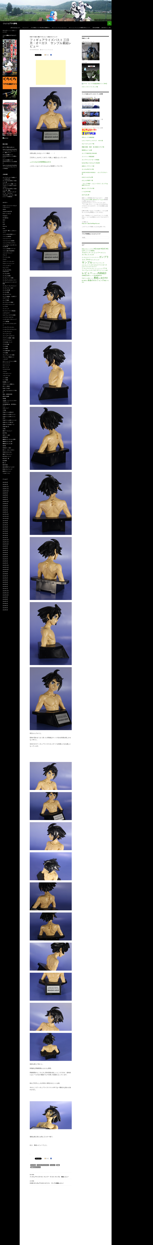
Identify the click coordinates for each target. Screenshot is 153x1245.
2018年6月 (5, 503)
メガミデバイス (6, 375)
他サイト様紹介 (6, 386)
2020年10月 (5, 491)
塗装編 (4, 398)
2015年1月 (5, 588)
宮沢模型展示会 (98, 275)
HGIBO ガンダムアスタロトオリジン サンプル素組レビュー (47, 1182)
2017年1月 (5, 537)
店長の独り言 (6, 426)
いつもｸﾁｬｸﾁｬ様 (86, 191)
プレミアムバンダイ (87, 270)
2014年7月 (5, 601)
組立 (100, 278)
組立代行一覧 (6, 458)
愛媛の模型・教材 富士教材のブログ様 (93, 147)
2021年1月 (5, 484)
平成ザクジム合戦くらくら (88, 278)
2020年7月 (5, 497)
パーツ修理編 (6, 321)
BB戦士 (83, 248)
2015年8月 (5, 573)
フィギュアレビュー (7, 331)
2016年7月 (5, 550)
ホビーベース (6, 367)
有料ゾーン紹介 (6, 435)
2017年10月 (5, 518)
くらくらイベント (7, 238)
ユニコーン (97, 270)
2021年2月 (5, 482)
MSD (4, 224)
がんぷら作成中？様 (87, 180)
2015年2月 (5, 586)
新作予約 (5, 433)
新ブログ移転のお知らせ (8, 147)
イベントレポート (7, 265)
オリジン (103, 252)
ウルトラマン (6, 267)
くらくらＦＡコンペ (7, 253)
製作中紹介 (5, 464)
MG (107, 249)
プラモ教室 (5, 348)
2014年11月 (5, 593)
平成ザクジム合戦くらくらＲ (9, 420)
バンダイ (91, 265)
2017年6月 (5, 527)
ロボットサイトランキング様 (90, 86)
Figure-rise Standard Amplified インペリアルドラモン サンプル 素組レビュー (10, 151)
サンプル (33, 1165)
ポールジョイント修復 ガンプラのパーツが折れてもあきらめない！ (9, 185)
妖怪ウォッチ (90, 275)
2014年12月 (5, 590)
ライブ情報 (5, 380)
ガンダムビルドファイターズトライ (90, 257)
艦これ (4, 462)
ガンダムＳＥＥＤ (7, 294)
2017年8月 (5, 522)
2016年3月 (5, 559)
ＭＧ (83, 282)
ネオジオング (85, 265)
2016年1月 (5, 563)
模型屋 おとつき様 (87, 150)
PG (82, 250)
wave (4, 228)
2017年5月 (5, 529)
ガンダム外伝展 (6, 290)
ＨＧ (108, 280)
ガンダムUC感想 (7, 275)
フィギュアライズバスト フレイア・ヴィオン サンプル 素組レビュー (49, 1175)
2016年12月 (5, 539)
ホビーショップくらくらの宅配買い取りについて (79, 27)
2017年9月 (5, 520)
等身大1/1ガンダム (7, 452)
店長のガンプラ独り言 (8, 422)
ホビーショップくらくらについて (59, 27)
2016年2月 (5, 561)
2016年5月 (5, 554)
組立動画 (5, 460)
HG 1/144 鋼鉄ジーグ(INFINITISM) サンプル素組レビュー (10, 156)
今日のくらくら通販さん (8, 384)
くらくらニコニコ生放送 (8, 240)
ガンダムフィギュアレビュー (9, 285)
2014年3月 (5, 610)
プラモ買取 (5, 352)
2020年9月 (5, 493)
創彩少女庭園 (6, 396)
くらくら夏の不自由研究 (8, 250)
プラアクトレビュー (7, 340)
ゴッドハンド (95, 259)
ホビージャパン (6, 365)
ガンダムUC (91, 254)
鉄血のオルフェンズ (52, 36)
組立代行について (7, 456)
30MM (4, 209)
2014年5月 (5, 605)
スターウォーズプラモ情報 (9, 315)
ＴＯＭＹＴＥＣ (6, 473)
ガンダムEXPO (6, 273)
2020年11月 (5, 488)
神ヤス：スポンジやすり (8, 450)
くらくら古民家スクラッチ (9, 248)
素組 (58, 1165)
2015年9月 (5, 571)
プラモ (105, 268)
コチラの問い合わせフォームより (95, 199)
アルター (5, 259)
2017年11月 (5, 516)
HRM (4, 220)
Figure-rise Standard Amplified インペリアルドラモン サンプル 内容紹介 (10, 167)
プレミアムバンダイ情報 (8, 355)
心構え (4, 428)
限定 (105, 280)
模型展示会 (5, 437)
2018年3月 (5, 508)
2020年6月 (5, 499)
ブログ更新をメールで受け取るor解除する (40, 27)
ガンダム (84, 254)
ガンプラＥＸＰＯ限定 (8, 302)
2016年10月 (5, 544)
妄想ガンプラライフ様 (88, 166)
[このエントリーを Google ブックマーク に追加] (51, 55)
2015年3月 (5, 584)
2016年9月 (5, 546)
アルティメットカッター (8, 261)
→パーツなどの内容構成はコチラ (40, 162)
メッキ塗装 (5, 377)
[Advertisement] (51, 72)
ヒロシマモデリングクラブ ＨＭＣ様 (92, 140)
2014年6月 (5, 603)
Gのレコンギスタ (89, 248)
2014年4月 (5, 607)
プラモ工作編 (6, 344)
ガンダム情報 (6, 292)
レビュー (53, 1165)
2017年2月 (5, 535)
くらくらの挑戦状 (89, 250)
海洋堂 (4, 445)
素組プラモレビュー (42, 36)
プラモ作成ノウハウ (7, 342)
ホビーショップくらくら (47, 49)
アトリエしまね (6, 257)
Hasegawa (5, 215)
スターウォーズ (97, 263)
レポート (95, 273)
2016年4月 (5, 556)
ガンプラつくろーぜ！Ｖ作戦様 (90, 159)
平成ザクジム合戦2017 (8, 412)
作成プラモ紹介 (33, 36)
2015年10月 (5, 569)
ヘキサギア (5, 359)
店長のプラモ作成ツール (8, 424)
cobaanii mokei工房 (7, 211)
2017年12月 (5, 514)
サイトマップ (25, 27)
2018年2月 (5, 510)
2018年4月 (5, 505)
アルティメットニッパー (91, 252)
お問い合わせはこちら (15, 27)
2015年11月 (5, 567)
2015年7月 (5, 576)
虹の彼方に (85, 280)
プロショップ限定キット (8, 357)
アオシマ (5, 255)
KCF (4, 222)
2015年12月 (5, 565)
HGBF (98, 249)
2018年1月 (5, 512)
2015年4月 (5, 582)
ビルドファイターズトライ (89, 266)
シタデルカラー (6, 313)
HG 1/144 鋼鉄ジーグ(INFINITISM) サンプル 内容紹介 (10, 161)
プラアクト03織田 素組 (9, 338)
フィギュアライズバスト (43, 1165)
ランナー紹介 (104, 270)
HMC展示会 (5, 217)
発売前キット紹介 (7, 447)
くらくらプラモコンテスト (9, 242)
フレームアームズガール (8, 335)
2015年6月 (5, 578)
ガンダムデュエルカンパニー (9, 280)
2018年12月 (5, 501)
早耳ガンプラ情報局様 (88, 137)
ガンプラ (104, 256)
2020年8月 (5, 495)
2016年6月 (5, 552)
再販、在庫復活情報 (7, 394)
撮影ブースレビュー (7, 430)
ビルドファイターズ (100, 265)
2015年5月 (5, 580)
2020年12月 (5, 486)
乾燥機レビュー (6, 382)
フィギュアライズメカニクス (9, 329)
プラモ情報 (5, 346)
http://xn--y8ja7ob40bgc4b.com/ (91, 223)
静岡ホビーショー (7, 471)
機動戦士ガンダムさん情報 (9, 439)
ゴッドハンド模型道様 (88, 156)
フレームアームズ (99, 268)
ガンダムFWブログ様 (88, 169)
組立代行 (104, 278)
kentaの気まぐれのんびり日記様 (91, 163)
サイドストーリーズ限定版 (9, 310)
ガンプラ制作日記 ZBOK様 (89, 153)
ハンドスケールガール (8, 317)
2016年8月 (5, 548)
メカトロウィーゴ (7, 373)
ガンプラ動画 (6, 300)
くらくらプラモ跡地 (10, 23)
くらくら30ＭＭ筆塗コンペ (9, 234)
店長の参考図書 (96, 27)
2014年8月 (5, 599)
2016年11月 (5, 542)
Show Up (5, 226)
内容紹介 (102, 273)
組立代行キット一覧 (106, 27)
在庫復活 (84, 275)
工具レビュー (6, 408)
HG (95, 249)
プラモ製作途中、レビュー (9, 350)
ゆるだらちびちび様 (87, 177)
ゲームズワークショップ (8, 304)
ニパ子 (102, 263)
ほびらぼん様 (85, 194)
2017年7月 (5, 525)
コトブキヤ (86, 259)
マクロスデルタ (6, 369)
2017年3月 (5, 533)
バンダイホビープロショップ (9, 319)
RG (84, 250)
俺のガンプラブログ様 (88, 188)
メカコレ (5, 371)
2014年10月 (5, 595)
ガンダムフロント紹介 (8, 288)
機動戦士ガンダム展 (7, 441)
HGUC (103, 249)
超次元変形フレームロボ (8, 467)
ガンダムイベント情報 (8, 278)
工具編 (4, 410)
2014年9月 (5, 597)
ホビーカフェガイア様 (88, 143)
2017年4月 (5, 531)
